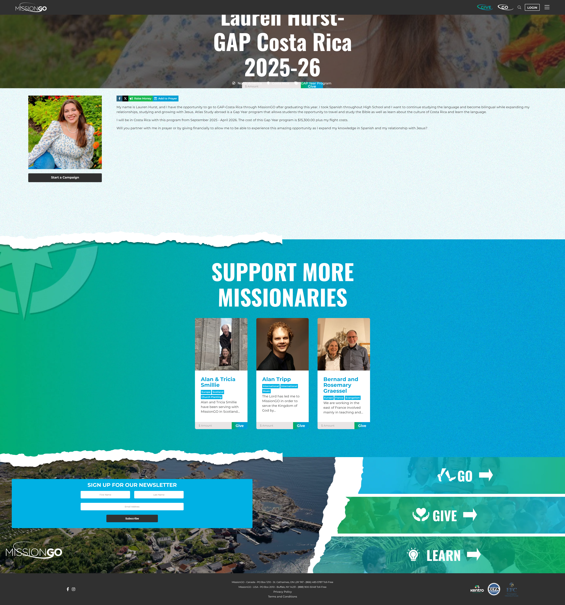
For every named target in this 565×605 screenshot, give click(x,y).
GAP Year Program (316, 83)
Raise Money (142, 98)
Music (266, 391)
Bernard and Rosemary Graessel (340, 385)
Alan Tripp (276, 379)
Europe (206, 392)
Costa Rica (280, 83)
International (271, 386)
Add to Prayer (167, 98)
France (339, 397)
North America (250, 83)
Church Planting (212, 397)
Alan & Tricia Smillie (218, 382)
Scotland (218, 392)
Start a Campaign (65, 177)
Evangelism (353, 397)
